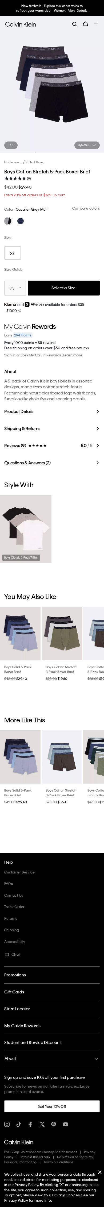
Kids (29, 162)
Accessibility (14, 941)
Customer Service (19, 872)
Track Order (14, 906)
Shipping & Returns (22, 428)
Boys (39, 162)
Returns (10, 918)
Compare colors (86, 208)
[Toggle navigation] (96, 24)
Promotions (15, 974)
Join (24, 355)
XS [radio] (12, 253)
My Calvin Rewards (22, 1025)
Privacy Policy (16, 1200)
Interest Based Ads (35, 1157)
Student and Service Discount (32, 1042)
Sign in (9, 355)
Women (60, 10)
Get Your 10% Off (52, 1106)
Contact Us (13, 895)
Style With (84, 145)
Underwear (13, 162)
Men (71, 10)
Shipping (11, 929)
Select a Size (63, 287)
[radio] (8, 221)
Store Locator (17, 1008)
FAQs (8, 883)
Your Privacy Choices (62, 1195)
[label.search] (74, 24)
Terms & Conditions (59, 1162)
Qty (12, 288)
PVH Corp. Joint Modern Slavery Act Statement (40, 1152)
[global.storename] (20, 24)
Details (82, 10)
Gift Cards (14, 991)
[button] (19, 310)
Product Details (18, 411)
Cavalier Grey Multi (32, 209)
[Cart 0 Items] (85, 24)
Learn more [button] (72, 355)
